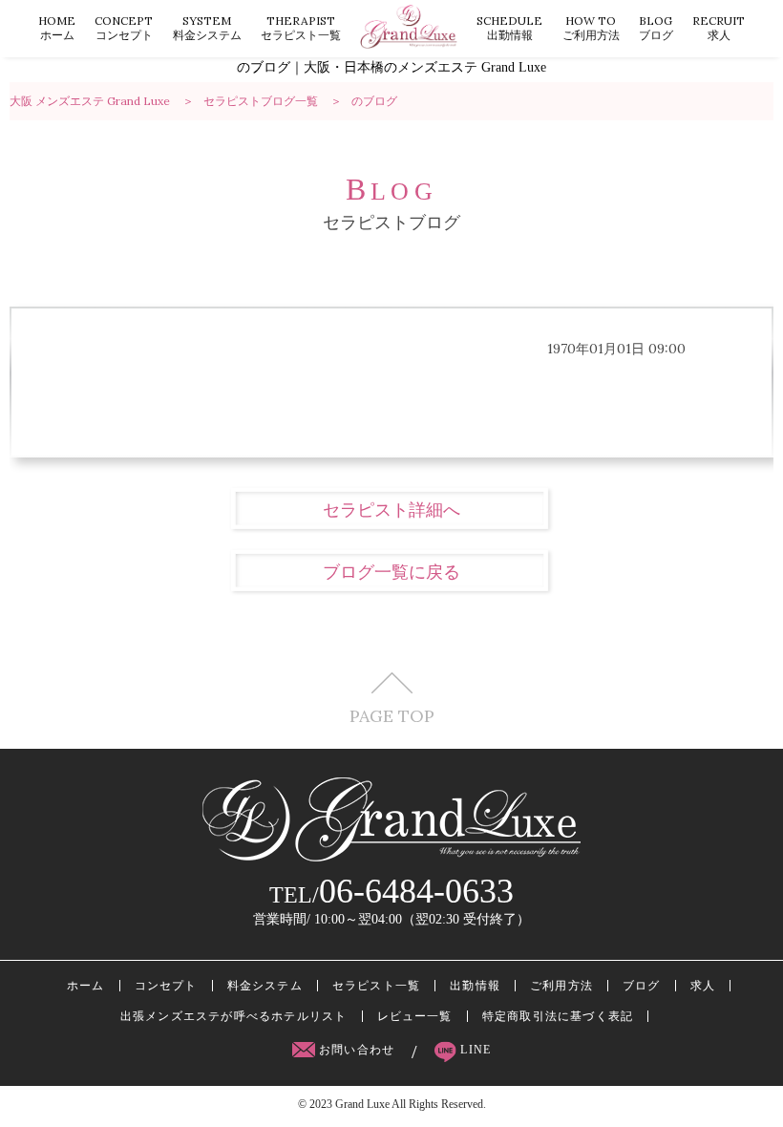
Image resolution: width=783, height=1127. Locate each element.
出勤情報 (509, 27)
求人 (718, 27)
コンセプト (124, 27)
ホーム (56, 27)
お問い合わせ (357, 1049)
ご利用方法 (591, 27)
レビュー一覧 (415, 1016)
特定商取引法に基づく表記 (557, 1016)
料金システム (207, 27)
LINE (473, 1049)
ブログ (656, 27)
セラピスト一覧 (301, 27)
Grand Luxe (362, 1104)
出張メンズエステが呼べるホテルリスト (234, 1016)
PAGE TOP (391, 715)
